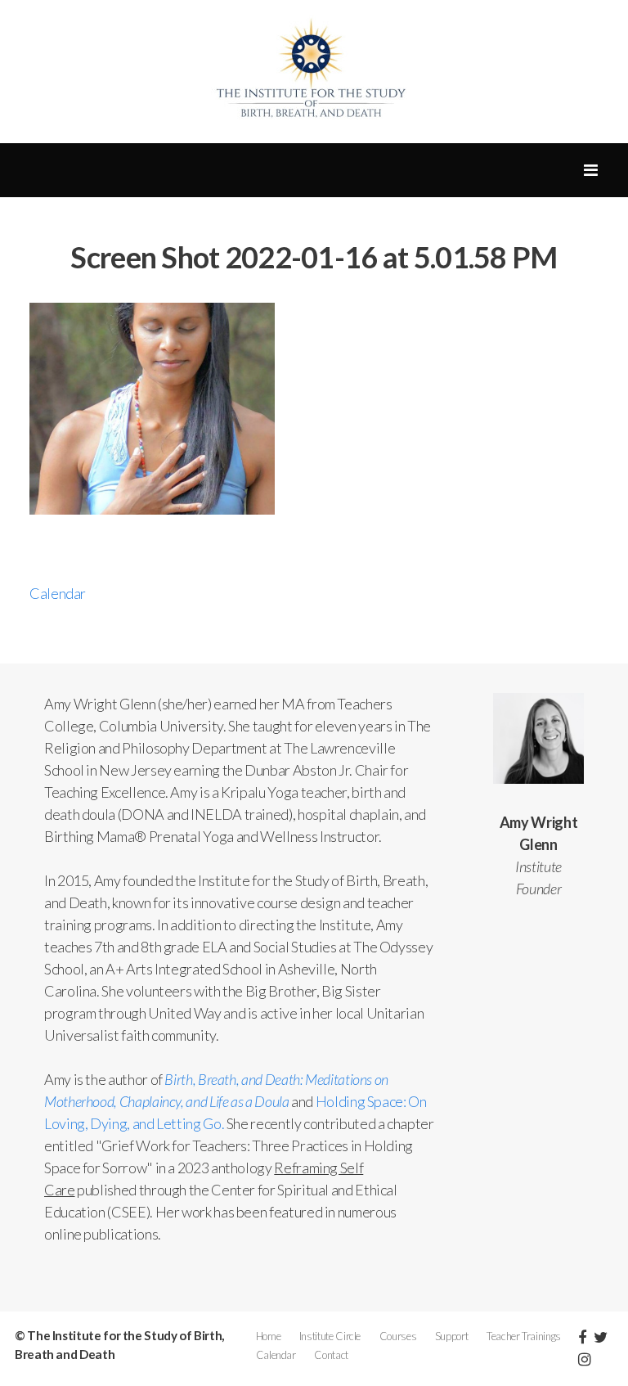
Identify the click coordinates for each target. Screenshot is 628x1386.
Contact (331, 1354)
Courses (397, 1336)
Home (268, 1336)
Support (451, 1336)
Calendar (57, 593)
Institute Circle (330, 1336)
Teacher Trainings (524, 1336)
